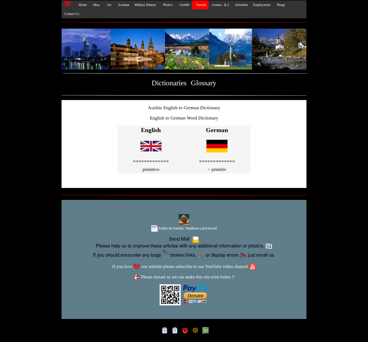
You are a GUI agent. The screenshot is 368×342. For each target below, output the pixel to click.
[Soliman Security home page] (184, 331)
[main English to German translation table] (151, 153)
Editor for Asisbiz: (187, 228)
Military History (145, 5)
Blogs (280, 5)
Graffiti (183, 5)
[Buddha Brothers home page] (194, 331)
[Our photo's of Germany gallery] (184, 49)
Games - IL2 (220, 5)
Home (81, 5)
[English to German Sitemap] (163, 331)
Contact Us (71, 14)
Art (108, 5)
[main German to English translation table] (217, 153)
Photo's (167, 5)
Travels (200, 5)
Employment (261, 5)
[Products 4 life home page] (204, 331)
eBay (96, 5)
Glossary (203, 83)
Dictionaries (169, 83)
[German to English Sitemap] (173, 331)
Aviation (122, 5)
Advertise (241, 5)
